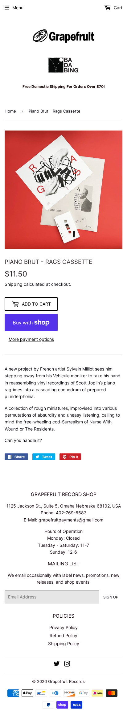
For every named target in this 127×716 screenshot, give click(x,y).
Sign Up (110, 597)
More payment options (31, 339)
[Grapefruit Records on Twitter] (57, 664)
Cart (117, 7)
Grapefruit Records (66, 681)
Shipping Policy (63, 643)
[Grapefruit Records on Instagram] (67, 664)
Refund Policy (63, 635)
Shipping (14, 284)
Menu (17, 7)
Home (10, 111)
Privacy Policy (63, 627)
